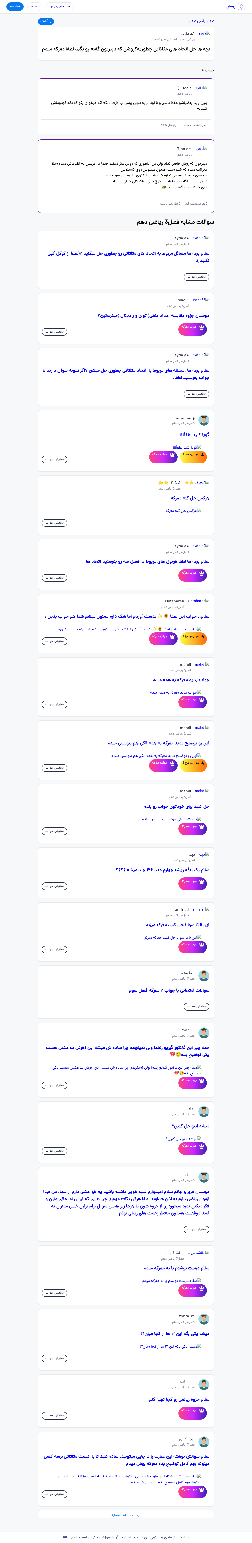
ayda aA (187, 34)
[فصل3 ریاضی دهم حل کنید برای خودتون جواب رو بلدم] (126, 820)
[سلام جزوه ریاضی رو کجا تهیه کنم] (200, 1413)
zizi (191, 1109)
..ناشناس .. (174, 1253)
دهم (210, 21)
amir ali (182, 910)
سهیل (190, 1175)
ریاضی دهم (197, 21)
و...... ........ (184, 418)
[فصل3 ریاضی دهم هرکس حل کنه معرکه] (126, 511)
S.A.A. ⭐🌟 (169, 483)
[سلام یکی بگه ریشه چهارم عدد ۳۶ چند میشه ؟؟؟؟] (200, 883)
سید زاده (187, 1382)
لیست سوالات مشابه (125, 1515)
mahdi (185, 665)
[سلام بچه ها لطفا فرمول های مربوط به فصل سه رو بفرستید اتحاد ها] (200, 575)
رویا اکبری (187, 1439)
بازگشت (46, 21)
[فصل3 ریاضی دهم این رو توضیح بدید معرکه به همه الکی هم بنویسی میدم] (126, 756)
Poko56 (183, 301)
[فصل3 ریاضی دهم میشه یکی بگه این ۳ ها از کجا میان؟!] (126, 1347)
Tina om (184, 149)
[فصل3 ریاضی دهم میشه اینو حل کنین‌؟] (126, 1139)
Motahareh (174, 601)
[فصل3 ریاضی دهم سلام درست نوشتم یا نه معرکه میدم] (126, 1281)
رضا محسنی (185, 973)
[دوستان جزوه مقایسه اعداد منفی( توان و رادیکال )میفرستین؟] (200, 329)
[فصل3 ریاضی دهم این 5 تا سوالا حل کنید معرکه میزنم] (126, 938)
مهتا (191, 855)
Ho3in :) (185, 88)
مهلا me (188, 1030)
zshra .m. (186, 1317)
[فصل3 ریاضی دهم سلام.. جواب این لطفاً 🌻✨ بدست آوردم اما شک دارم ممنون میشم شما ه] (126, 629)
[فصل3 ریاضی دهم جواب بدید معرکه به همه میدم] (126, 693)
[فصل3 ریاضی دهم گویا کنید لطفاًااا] (126, 448)
